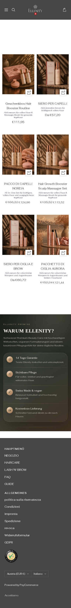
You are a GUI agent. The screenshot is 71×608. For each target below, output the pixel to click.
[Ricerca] (13, 10)
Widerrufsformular (17, 535)
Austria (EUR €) (16, 573)
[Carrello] (64, 10)
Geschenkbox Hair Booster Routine (18, 106)
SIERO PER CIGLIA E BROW (18, 266)
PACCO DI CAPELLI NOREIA (18, 186)
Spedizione (12, 521)
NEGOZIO (12, 455)
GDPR (9, 542)
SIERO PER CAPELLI (52, 103)
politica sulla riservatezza (23, 499)
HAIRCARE (12, 462)
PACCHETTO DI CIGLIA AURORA (53, 266)
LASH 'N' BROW (16, 470)
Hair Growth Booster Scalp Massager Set (52, 186)
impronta (11, 514)
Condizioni (12, 506)
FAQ (8, 477)
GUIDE (9, 484)
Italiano (38, 573)
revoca (9, 528)
